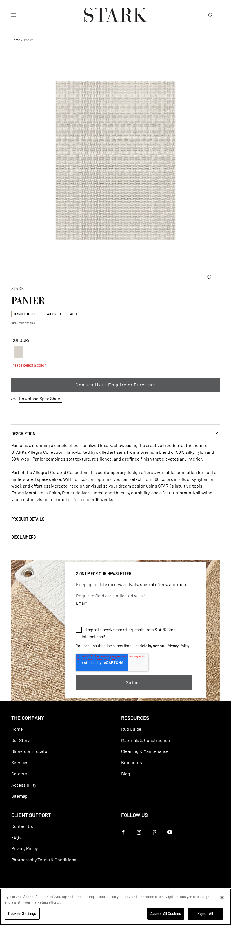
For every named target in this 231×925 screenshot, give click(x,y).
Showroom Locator (30, 751)
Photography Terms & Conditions (43, 859)
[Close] (222, 897)
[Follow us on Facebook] (123, 832)
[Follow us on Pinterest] (154, 832)
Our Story (20, 740)
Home (15, 40)
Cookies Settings (22, 913)
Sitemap (19, 796)
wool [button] (74, 314)
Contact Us (22, 826)
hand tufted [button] (25, 314)
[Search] (210, 15)
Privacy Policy (177, 645)
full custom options (92, 479)
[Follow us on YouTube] (169, 832)
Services (19, 762)
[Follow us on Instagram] (138, 832)
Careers (19, 773)
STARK (17, 289)
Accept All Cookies (165, 913)
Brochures (131, 762)
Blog (125, 773)
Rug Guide (131, 728)
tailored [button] (53, 314)
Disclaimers (23, 537)
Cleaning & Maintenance (145, 751)
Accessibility (23, 785)
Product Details (27, 519)
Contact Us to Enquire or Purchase (115, 384)
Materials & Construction (145, 740)
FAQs (16, 837)
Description (23, 433)
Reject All (205, 913)
